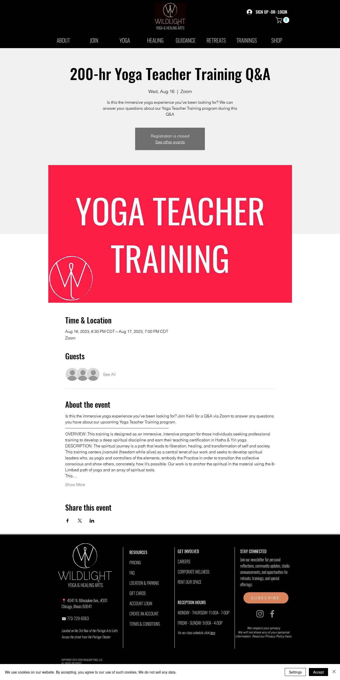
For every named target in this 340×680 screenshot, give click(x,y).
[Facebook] (272, 614)
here (212, 632)
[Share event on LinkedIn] (92, 521)
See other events (170, 141)
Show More (75, 484)
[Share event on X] (79, 521)
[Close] (334, 672)
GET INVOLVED (188, 551)
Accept (318, 672)
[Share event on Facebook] (67, 521)
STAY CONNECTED (253, 551)
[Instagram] (260, 614)
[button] (283, 20)
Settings (295, 672)
